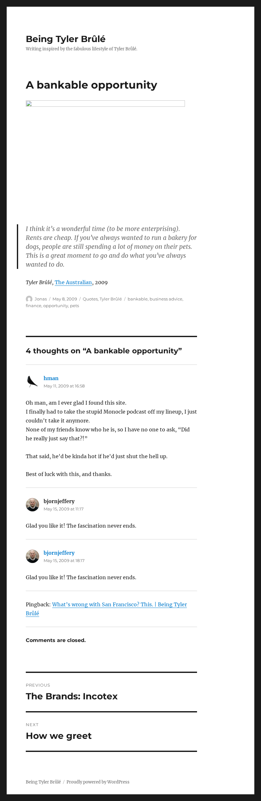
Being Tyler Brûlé (66, 38)
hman (51, 378)
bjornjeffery (59, 553)
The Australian (73, 282)
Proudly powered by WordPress (98, 782)
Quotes (90, 298)
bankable (138, 298)
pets (74, 305)
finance (33, 305)
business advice (166, 298)
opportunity (55, 305)
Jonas (41, 298)
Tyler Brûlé (111, 298)
